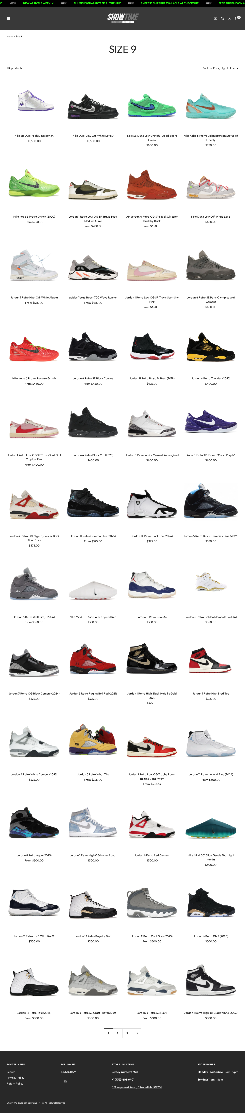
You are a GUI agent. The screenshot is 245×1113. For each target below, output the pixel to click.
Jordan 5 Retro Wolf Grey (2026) (34, 617)
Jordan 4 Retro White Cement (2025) (34, 774)
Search (11, 1072)
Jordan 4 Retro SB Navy (152, 1012)
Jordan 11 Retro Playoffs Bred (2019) (151, 378)
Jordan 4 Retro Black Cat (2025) (93, 455)
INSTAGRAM (68, 1072)
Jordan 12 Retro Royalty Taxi (93, 936)
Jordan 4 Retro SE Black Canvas (93, 378)
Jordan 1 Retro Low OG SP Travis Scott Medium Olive (93, 219)
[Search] (222, 18)
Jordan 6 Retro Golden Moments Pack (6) (211, 617)
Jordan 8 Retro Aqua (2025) (34, 855)
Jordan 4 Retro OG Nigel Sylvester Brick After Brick (34, 538)
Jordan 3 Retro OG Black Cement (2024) (34, 693)
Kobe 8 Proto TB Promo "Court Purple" (210, 455)
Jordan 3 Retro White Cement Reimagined (152, 455)
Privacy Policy (15, 1077)
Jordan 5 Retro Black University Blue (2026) (211, 536)
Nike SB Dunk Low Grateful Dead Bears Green (152, 138)
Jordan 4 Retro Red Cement (152, 855)
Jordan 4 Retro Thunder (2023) (211, 378)
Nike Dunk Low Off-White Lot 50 (93, 135)
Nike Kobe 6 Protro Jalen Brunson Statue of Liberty (211, 138)
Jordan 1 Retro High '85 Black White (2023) (211, 1012)
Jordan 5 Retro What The (93, 774)
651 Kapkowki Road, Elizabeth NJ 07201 (137, 1087)
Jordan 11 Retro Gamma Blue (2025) (93, 536)
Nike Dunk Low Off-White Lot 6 (210, 216)
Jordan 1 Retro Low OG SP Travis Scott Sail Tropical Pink (34, 457)
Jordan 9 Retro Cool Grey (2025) (152, 936)
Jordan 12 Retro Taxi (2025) (34, 1012)
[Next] (136, 1033)
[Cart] (236, 18)
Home (10, 36)
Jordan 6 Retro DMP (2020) (211, 936)
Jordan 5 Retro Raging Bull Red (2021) (93, 693)
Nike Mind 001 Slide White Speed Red (93, 617)
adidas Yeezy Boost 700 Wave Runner (93, 297)
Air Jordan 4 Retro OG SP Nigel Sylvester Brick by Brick (152, 219)
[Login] (229, 18)
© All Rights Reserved (54, 1102)
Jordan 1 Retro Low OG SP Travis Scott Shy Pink (152, 299)
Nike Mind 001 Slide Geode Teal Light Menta (211, 857)
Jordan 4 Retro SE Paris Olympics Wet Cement (211, 299)
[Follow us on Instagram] (65, 1081)
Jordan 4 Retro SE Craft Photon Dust (93, 1012)
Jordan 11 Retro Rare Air (152, 617)
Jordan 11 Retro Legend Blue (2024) (211, 774)
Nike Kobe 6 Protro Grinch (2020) (34, 216)
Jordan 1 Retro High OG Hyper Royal (93, 855)
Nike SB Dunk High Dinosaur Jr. (34, 135)
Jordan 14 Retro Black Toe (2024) (152, 536)
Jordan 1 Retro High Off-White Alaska (34, 297)
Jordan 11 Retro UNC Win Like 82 (34, 936)
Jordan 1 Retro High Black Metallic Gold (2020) (152, 695)
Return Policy (15, 1083)
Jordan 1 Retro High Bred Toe (210, 693)
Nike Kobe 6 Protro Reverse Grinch (34, 378)
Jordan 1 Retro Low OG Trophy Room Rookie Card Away (152, 776)
